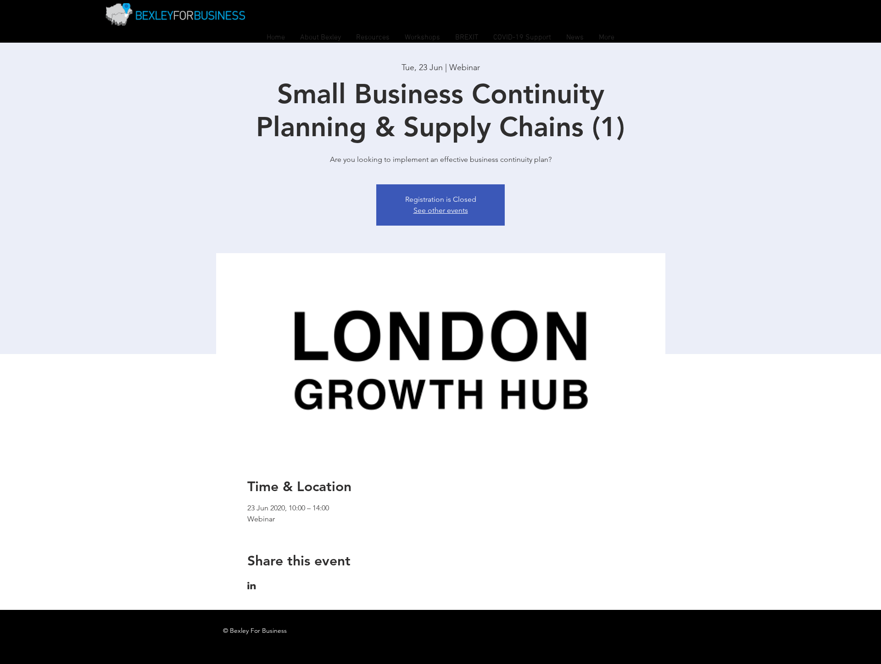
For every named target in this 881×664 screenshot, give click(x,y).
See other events (440, 210)
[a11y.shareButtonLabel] (251, 585)
